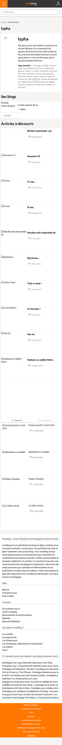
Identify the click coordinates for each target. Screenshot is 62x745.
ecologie (45, 65)
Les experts (7, 647)
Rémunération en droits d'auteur (17, 615)
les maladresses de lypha (29, 82)
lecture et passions (45, 68)
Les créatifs (7, 634)
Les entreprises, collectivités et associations (22, 643)
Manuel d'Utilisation (11, 621)
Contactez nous (9, 593)
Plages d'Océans (36, 479)
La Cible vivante (35, 505)
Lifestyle (7, 115)
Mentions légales (31, 705)
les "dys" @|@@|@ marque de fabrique (41, 79)
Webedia (6, 618)
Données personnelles (31, 720)
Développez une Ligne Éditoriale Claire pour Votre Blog (27, 663)
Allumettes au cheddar (38, 452)
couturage (36, 65)
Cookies (31, 716)
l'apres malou (38, 76)
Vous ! (5, 650)
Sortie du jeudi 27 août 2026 (41, 425)
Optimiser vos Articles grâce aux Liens (19, 678)
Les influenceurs (9, 640)
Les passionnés (9, 637)
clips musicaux (28, 74)
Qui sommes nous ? (11, 609)
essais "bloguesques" (45, 74)
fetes (52, 65)
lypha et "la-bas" (24, 71)
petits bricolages (47, 82)
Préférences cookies (31, 724)
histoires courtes (25, 76)
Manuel (5, 590)
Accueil (4, 22)
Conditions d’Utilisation (31, 709)
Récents (18, 420)
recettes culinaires (26, 84)
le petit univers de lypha (29, 105)
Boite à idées (8, 596)
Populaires (47, 420)
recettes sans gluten (43, 84)
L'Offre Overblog (9, 612)
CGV (31, 712)
